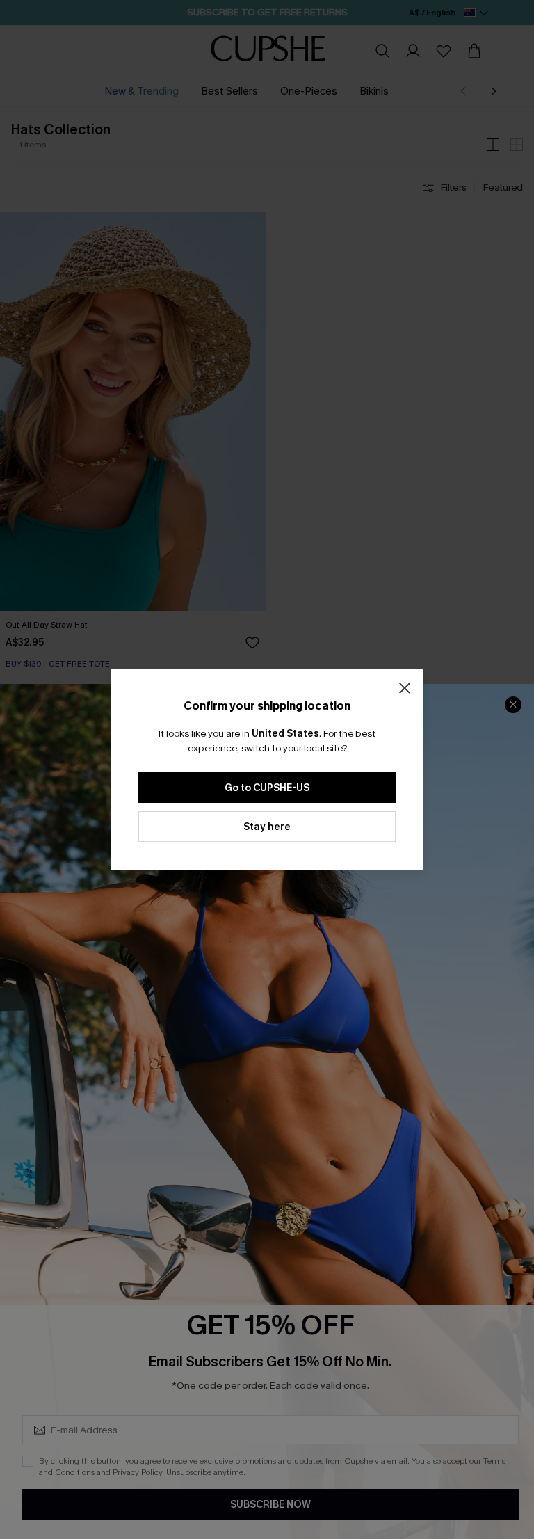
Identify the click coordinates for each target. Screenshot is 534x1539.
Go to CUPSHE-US (267, 788)
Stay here (267, 827)
